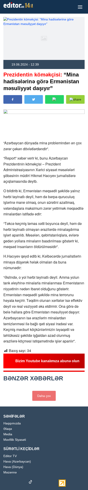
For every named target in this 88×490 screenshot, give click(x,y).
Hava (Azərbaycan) (17, 461)
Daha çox (44, 396)
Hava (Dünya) (13, 467)
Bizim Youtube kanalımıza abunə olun (47, 361)
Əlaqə (7, 429)
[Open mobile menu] (80, 6)
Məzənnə (10, 472)
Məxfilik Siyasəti (14, 439)
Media (7, 434)
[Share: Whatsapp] (54, 99)
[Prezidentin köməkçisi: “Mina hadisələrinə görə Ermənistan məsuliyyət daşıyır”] (44, 38)
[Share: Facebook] (12, 99)
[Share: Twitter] (33, 99)
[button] (75, 99)
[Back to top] (75, 477)
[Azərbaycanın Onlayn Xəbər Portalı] (19, 5)
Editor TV (10, 456)
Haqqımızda (12, 423)
